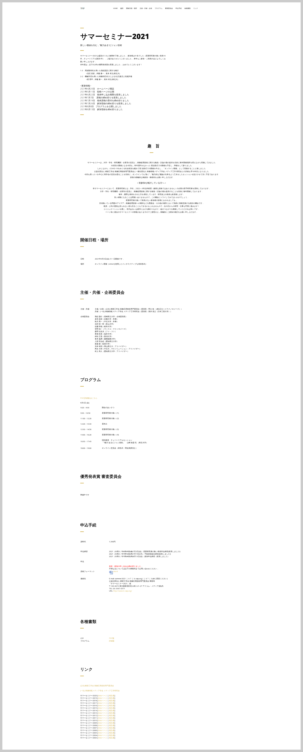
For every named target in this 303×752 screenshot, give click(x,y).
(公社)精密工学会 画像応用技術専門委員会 (97, 685)
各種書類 (187, 8)
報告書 (111, 695)
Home (115, 8)
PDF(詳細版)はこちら (88, 398)
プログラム (158, 8)
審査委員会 (169, 8)
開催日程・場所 (131, 8)
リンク (195, 8)
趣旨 (121, 8)
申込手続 (179, 8)
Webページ (102, 695)
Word (115, 571)
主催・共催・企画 (146, 8)
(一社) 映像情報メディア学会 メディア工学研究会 (100, 690)
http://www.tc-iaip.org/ (122, 591)
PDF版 (111, 638)
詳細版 (111, 641)
